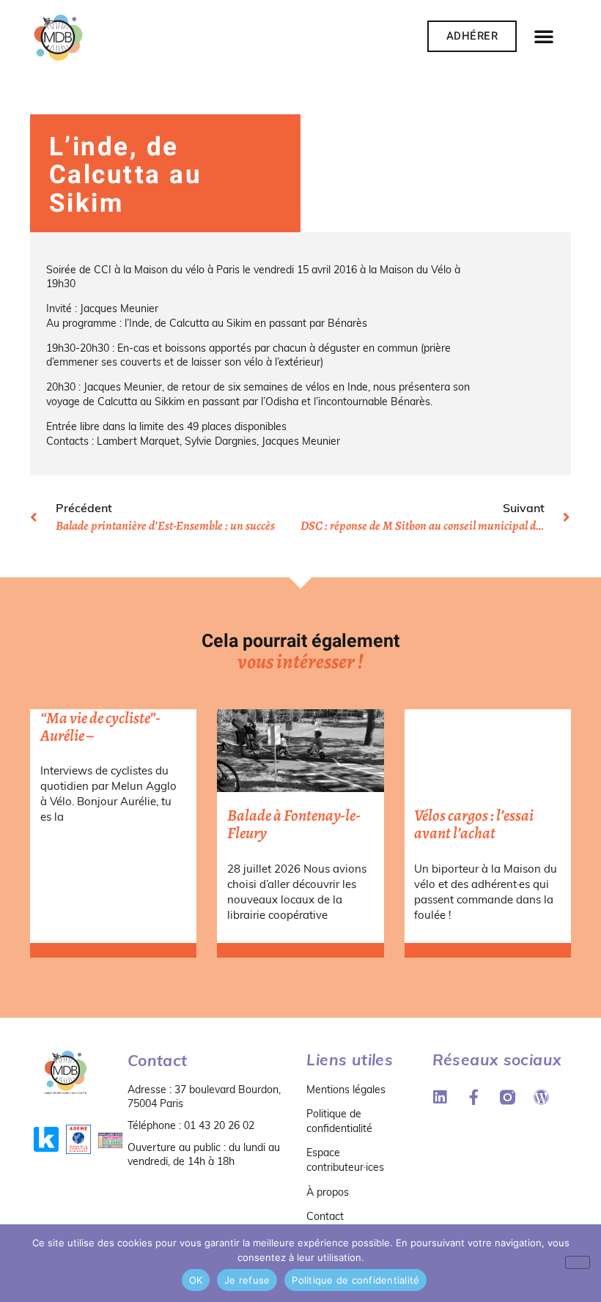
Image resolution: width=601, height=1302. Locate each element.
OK (196, 1280)
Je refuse (247, 1280)
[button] (543, 36)
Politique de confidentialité (339, 1121)
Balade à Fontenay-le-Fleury (294, 824)
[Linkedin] (440, 1097)
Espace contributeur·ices (345, 1160)
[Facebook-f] (474, 1097)
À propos (327, 1192)
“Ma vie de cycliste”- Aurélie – (100, 727)
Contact (325, 1216)
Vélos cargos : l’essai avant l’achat (474, 824)
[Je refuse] (577, 1262)
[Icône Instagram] (507, 1097)
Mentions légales (346, 1089)
